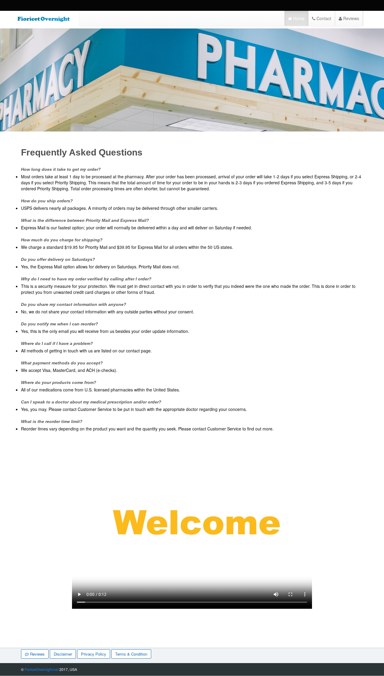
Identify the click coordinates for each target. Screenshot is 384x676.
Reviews (350, 18)
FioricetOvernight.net (41, 669)
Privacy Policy (93, 654)
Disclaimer (63, 654)
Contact (323, 18)
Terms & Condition (131, 654)
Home (298, 18)
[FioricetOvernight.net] (43, 19)
